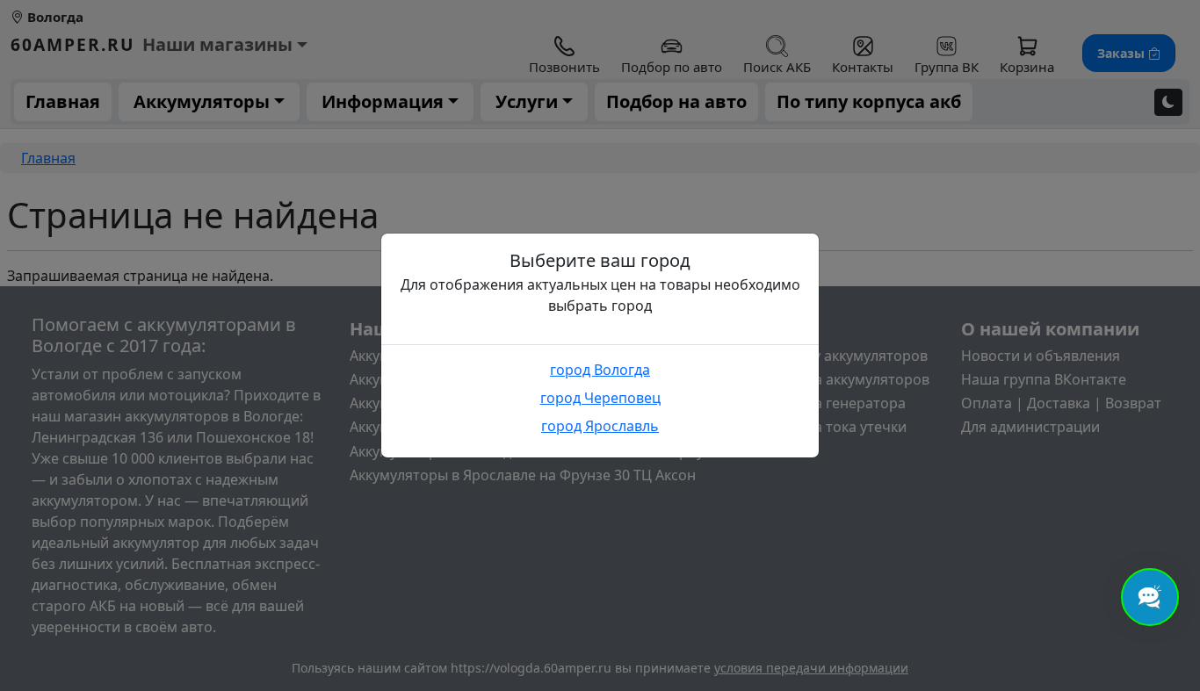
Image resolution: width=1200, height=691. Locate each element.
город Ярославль (600, 425)
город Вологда (600, 369)
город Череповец (600, 397)
